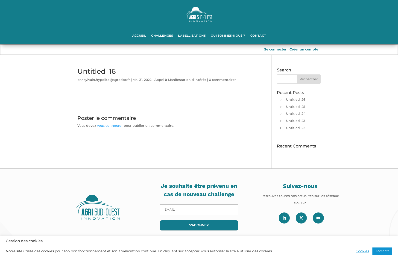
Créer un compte (304, 49)
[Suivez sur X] (301, 218)
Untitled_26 (295, 99)
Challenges (162, 35)
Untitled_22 (295, 128)
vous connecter (110, 126)
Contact (258, 35)
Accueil (139, 35)
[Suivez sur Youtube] (318, 218)
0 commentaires (222, 80)
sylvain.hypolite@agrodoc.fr (107, 80)
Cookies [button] (362, 251)
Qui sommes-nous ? (228, 35)
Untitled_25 (295, 107)
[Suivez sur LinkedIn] (284, 218)
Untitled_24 (295, 114)
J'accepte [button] (382, 251)
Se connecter (275, 49)
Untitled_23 (295, 121)
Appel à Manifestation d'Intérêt (180, 80)
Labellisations (192, 35)
